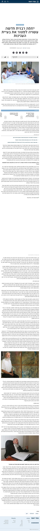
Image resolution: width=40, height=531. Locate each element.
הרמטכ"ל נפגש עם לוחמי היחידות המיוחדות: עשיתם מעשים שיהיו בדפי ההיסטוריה (30, 115)
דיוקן (22, 520)
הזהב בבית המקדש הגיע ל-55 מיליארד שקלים (14, 114)
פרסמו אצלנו (6, 520)
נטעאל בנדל (28, 48)
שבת (22, 522)
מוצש (22, 521)
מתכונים (21, 524)
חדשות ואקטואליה (20, 24)
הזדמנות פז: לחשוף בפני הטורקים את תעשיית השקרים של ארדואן (25, 137)
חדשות (29, 520)
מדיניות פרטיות (6, 521)
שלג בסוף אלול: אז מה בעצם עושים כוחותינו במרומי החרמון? (26, 140)
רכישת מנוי (13, 522)
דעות (29, 521)
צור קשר (14, 520)
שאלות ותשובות (6, 523)
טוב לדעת (21, 525)
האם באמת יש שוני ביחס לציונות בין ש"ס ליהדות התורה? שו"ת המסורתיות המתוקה (22, 142)
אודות (14, 521)
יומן (29, 522)
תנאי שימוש (6, 522)
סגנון (22, 523)
